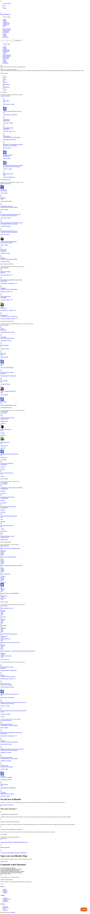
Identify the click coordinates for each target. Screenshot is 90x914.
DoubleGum (3, 752)
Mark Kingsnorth (4, 787)
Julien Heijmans (4, 779)
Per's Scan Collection (5, 687)
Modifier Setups (11, 177)
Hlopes (2, 357)
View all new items (4, 324)
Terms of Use (3, 879)
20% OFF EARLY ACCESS (7, 608)
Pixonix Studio (4, 340)
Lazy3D (5, 147)
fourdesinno (3, 610)
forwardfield (3, 384)
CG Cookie (3, 714)
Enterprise (5, 900)
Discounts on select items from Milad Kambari (10, 548)
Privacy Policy (10, 879)
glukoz (2, 209)
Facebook (5, 890)
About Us (5, 897)
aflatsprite (5, 177)
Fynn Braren (3, 226)
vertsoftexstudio (4, 636)
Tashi (2, 519)
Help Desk (5, 906)
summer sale (3, 582)
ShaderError (3, 291)
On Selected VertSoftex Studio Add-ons (9, 633)
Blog (4, 908)
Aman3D (2, 348)
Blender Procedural (5, 375)
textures (2, 559)
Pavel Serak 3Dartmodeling (6, 405)
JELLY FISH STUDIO (5, 332)
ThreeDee (3, 432)
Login (4, 5)
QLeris (2, 394)
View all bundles (4, 482)
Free (4, 26)
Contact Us (5, 910)
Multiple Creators (4, 421)
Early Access (3, 616)
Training (10, 168)
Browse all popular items (6, 183)
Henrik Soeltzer (6, 114)
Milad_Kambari (6, 104)
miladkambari (3, 550)
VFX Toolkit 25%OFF (5, 574)
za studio (2, 476)
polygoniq (3, 234)
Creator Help (6, 907)
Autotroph (13, 912)
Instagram (5, 891)
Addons (12, 104)
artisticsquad (3, 627)
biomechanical (4, 625)
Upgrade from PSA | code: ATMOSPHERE (10, 593)
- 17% (15, 283)
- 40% (14, 310)
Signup (4, 8)
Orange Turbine (4, 201)
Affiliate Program (6, 899)
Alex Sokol (5, 131)
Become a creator (4, 861)
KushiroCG (3, 796)
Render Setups (14, 114)
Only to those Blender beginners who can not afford (11, 565)
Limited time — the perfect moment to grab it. (10, 642)
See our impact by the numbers (7, 804)
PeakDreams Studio (7, 139)
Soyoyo (2, 769)
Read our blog (3, 838)
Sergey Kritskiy (4, 744)
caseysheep (3, 576)
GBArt (4, 158)
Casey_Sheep (3, 217)
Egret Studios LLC (4, 310)
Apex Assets (5, 123)
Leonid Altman (4, 283)
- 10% (11, 275)
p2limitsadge (3, 653)
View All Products (7, 28)
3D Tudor (3, 705)
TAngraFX (3, 261)
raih (1, 587)
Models (11, 123)
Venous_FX (3, 367)
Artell (2, 193)
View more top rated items (6, 720)
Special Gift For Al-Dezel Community (8, 556)
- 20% (14, 131)
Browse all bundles (4, 411)
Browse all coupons (5, 545)
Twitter (4, 889)
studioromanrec (4, 457)
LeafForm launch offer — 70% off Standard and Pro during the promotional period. (18, 650)
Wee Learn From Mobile (6, 318)
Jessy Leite (3, 275)
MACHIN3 (3, 253)
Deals (4, 33)
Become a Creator (7, 3)
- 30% (11, 291)
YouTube (5, 892)
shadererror (3, 644)
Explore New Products (5, 95)
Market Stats (5, 901)
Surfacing (9, 752)
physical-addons (4, 595)
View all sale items (4, 267)
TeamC (2, 244)
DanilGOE (3, 491)
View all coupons (4, 605)
